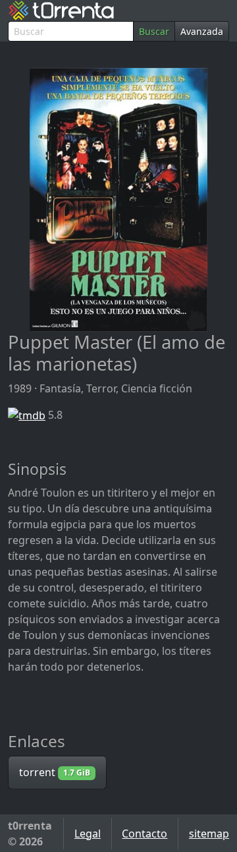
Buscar (154, 31)
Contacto (144, 833)
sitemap (209, 833)
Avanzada (201, 31)
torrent (54, 772)
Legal (87, 833)
